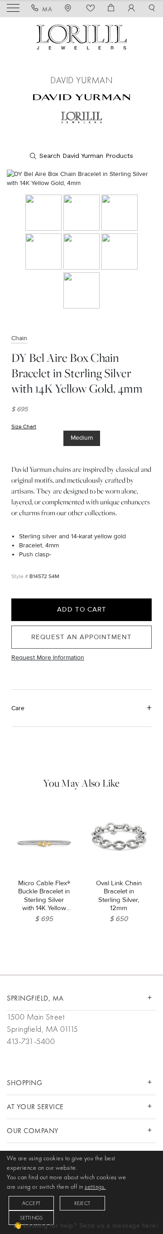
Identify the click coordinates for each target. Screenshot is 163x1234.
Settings (31, 1217)
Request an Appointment (81, 637)
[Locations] (69, 9)
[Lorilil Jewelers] (81, 36)
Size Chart (23, 426)
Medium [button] (82, 437)
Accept (31, 1203)
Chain (19, 338)
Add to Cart (81, 609)
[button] (152, 9)
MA (47, 9)
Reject (82, 1203)
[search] (81, 156)
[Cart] (111, 9)
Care (17, 708)
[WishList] (91, 9)
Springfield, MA (35, 998)
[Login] (131, 9)
